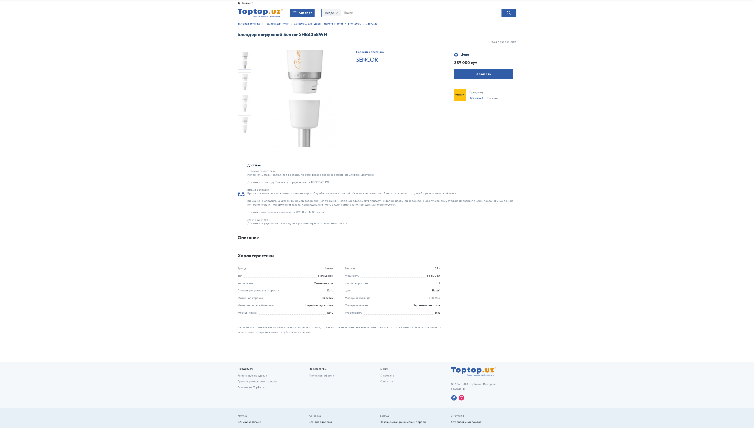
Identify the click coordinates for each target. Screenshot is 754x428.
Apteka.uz (315, 415)
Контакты (386, 381)
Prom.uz (242, 415)
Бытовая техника (249, 23)
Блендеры (354, 23)
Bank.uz (384, 415)
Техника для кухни (277, 23)
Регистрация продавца (252, 375)
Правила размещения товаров (257, 381)
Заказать (483, 74)
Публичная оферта (321, 375)
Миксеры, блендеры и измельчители (318, 23)
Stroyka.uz (457, 415)
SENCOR (371, 23)
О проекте (387, 375)
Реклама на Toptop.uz (252, 387)
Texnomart (476, 98)
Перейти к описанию (370, 52)
